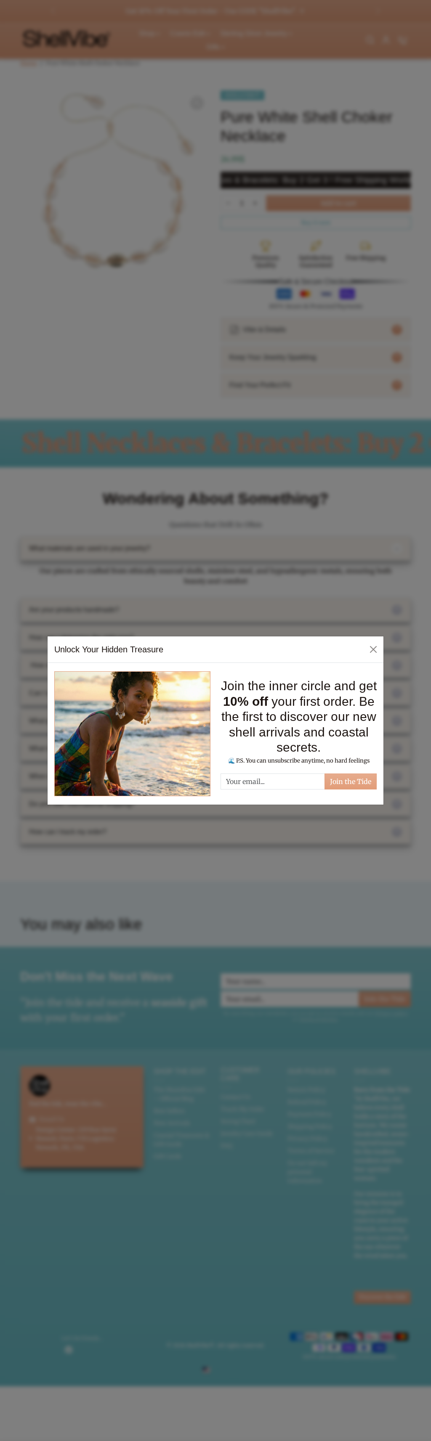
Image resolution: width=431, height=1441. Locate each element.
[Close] (373, 649)
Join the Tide (350, 781)
